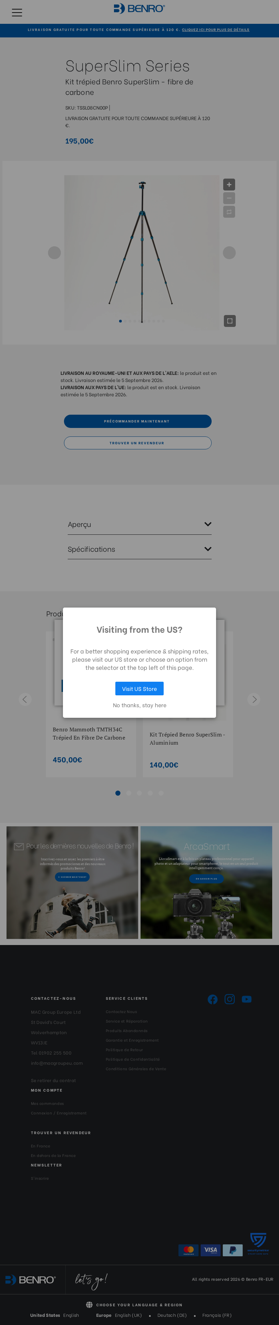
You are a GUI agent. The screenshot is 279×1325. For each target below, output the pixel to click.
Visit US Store (139, 688)
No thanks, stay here (139, 705)
